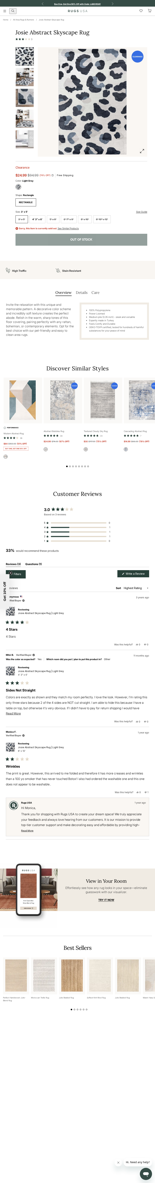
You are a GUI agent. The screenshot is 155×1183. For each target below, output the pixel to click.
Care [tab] (95, 292)
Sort (119, 588)
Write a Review (137, 574)
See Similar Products (68, 228)
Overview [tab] (63, 292)
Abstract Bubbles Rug (54, 431)
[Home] (77, 11)
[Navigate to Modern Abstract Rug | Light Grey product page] (23, 400)
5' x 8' (53, 219)
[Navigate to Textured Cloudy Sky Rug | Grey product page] (103, 400)
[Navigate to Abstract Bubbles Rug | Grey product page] (63, 400)
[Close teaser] (10, 573)
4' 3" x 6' (37, 219)
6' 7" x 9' (69, 219)
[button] (24, 39)
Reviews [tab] (13, 565)
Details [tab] (81, 292)
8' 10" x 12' (102, 219)
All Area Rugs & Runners (23, 20)
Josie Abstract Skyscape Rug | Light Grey (41, 613)
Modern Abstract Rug (14, 433)
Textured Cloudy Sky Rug (96, 431)
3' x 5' (21, 219)
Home (5, 20)
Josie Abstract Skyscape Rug (51, 20)
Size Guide (141, 211)
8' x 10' (85, 219)
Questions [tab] (33, 565)
